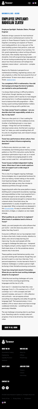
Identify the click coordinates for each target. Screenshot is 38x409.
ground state (9, 208)
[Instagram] (7, 387)
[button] (29, 3)
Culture (17, 13)
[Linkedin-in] (3, 387)
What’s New (6, 366)
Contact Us (5, 381)
